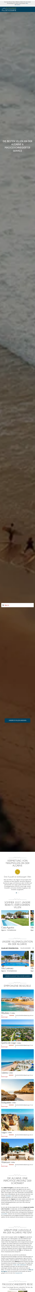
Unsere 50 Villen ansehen (17, 720)
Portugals (8, 1196)
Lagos (4, 1132)
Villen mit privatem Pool (9, 948)
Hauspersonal (18, 1273)
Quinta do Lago (8, 1043)
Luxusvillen (4, 1214)
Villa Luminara (7, 968)
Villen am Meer (25, 948)
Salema (4, 1072)
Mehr (27, 3)
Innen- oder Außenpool (19, 1265)
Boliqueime (6, 1102)
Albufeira (5, 1013)
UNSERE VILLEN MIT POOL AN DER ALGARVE (17, 976)
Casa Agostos (7, 927)
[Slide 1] (16, 892)
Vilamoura (5, 1162)
